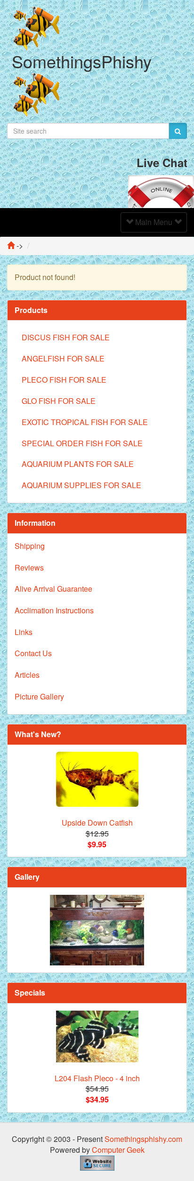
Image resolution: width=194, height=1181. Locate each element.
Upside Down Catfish (97, 822)
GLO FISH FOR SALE (59, 400)
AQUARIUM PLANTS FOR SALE (78, 463)
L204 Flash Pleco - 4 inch (97, 1078)
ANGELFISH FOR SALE (63, 358)
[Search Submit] (178, 131)
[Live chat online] (161, 190)
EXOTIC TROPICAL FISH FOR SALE (85, 422)
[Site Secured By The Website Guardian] (97, 1162)
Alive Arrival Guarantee (53, 588)
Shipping (30, 545)
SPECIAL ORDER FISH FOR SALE (82, 443)
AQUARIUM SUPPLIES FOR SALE (81, 485)
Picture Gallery (39, 696)
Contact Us (33, 653)
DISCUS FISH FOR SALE (66, 337)
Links (23, 632)
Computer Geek (118, 1149)
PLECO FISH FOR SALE (64, 379)
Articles (27, 674)
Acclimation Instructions (54, 610)
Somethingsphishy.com (143, 1138)
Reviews (29, 567)
